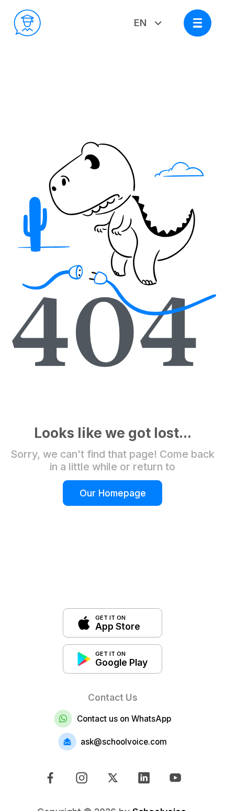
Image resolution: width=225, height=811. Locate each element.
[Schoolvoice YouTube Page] (175, 777)
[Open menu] (197, 23)
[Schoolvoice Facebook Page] (49, 777)
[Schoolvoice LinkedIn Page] (143, 777)
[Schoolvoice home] (27, 23)
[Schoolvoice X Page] (112, 777)
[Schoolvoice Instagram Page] (81, 777)
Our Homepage (113, 493)
